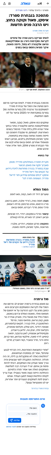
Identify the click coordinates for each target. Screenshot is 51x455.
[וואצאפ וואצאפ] (9, 3)
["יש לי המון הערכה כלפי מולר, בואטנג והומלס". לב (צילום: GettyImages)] (25, 274)
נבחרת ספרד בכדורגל (40, 388)
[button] (40, 3)
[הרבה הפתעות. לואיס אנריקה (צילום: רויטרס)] (25, 72)
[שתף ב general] (4, 3)
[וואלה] (25, 3)
